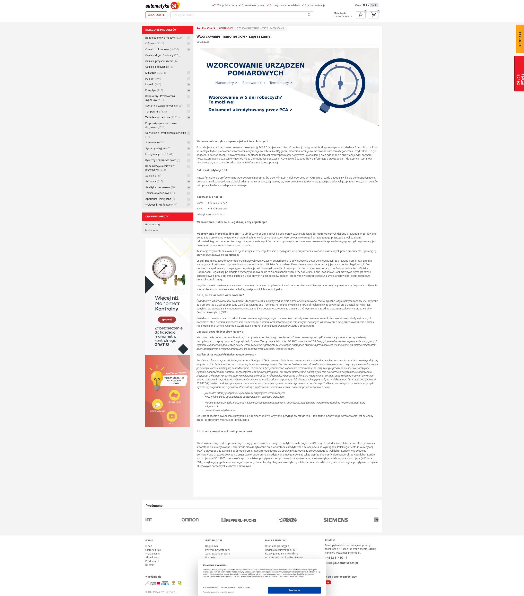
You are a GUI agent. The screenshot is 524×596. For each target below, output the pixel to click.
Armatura (154, 181)
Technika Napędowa (160, 193)
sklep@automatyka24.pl (341, 563)
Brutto (374, 5)
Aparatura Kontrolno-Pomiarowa (284, 557)
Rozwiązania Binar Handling (281, 553)
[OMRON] (164, 519)
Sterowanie (155, 142)
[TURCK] (359, 519)
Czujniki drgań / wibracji (162, 55)
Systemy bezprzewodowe (162, 160)
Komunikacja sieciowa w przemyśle (160, 167)
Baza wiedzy (152, 224)
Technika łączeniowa (162, 117)
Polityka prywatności (217, 549)
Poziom (153, 78)
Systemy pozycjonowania (163, 105)
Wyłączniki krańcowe (161, 204)
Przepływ (154, 90)
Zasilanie (153, 175)
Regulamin (211, 546)
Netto (366, 5)
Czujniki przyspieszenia (161, 61)
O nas (148, 546)
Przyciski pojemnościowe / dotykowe (161, 125)
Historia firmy (153, 549)
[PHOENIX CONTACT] (261, 519)
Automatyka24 (207, 28)
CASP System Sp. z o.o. (162, 592)
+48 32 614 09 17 (336, 557)
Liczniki (153, 84)
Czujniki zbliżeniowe (162, 49)
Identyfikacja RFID (159, 154)
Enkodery (155, 72)
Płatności (210, 557)
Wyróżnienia (152, 553)
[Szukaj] (309, 14)
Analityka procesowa (160, 187)
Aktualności (226, 28)
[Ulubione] (361, 14)
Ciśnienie (154, 43)
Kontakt (150, 565)
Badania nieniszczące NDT (281, 549)
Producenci (152, 561)
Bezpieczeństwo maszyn (164, 37)
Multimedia (151, 230)
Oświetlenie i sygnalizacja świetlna (165, 134)
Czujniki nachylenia (159, 66)
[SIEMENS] (311, 519)
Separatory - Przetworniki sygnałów (160, 97)
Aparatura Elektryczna (160, 198)
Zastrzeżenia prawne (217, 553)
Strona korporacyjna (277, 546)
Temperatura (156, 111)
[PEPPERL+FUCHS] (213, 519)
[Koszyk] (373, 14)
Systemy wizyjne (158, 148)
